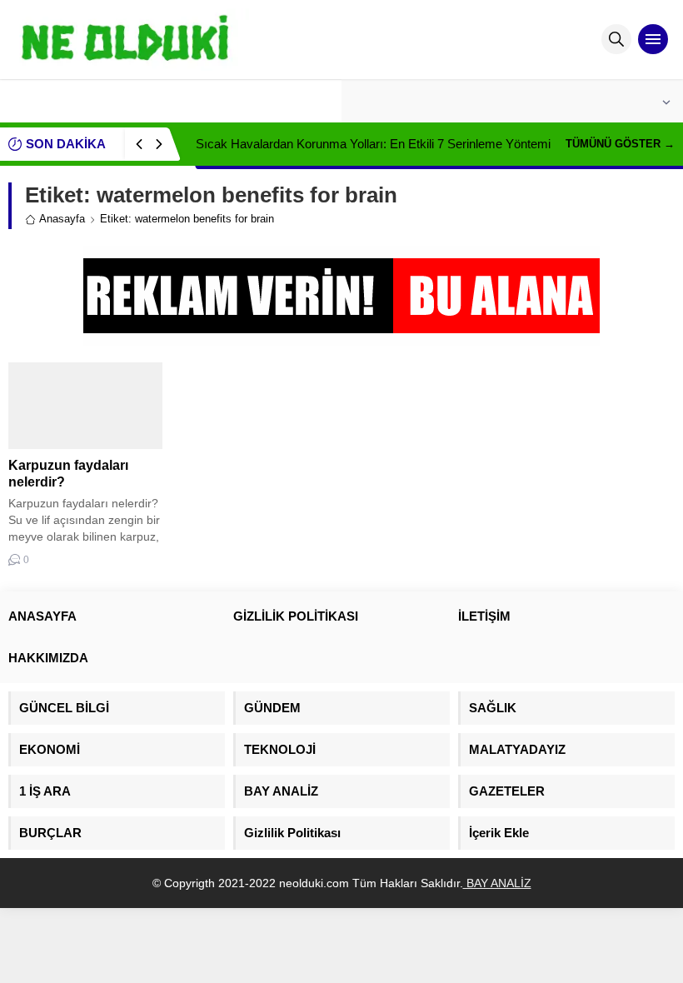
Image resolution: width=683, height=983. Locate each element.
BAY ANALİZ (497, 883)
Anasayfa (62, 218)
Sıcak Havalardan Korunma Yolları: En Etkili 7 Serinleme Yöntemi (373, 144)
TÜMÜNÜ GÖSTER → (620, 143)
